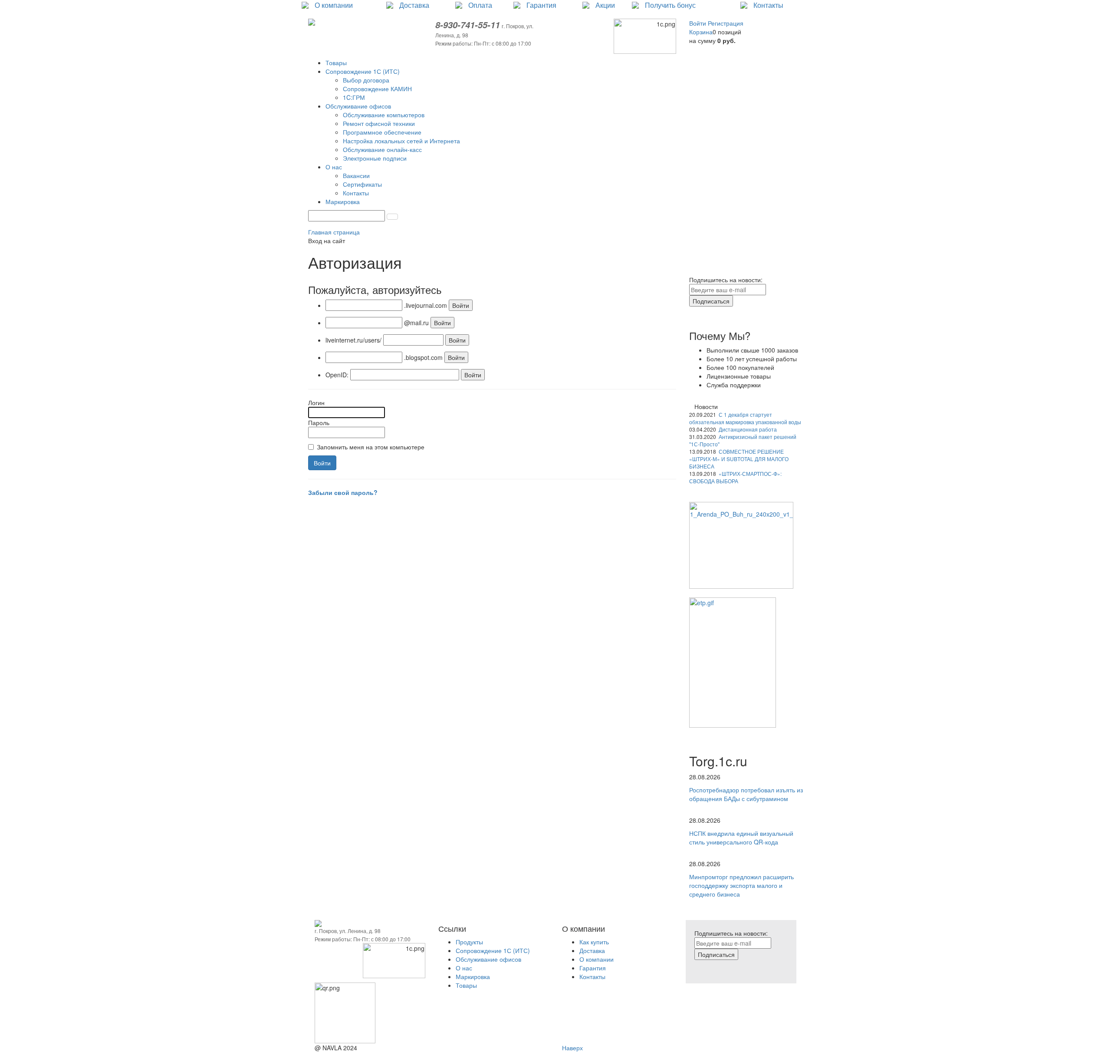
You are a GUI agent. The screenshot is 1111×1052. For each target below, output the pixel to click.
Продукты (469, 941)
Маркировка (473, 976)
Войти (698, 23)
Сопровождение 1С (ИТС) (493, 950)
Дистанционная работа (748, 429)
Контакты (768, 5)
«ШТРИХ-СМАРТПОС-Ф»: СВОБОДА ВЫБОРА (735, 477)
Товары (466, 985)
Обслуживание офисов (488, 959)
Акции (605, 5)
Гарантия (541, 5)
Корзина (701, 31)
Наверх (572, 1047)
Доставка (414, 5)
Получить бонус (670, 5)
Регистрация (725, 23)
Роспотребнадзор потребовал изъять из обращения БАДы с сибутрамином (746, 794)
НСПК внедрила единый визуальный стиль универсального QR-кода (741, 837)
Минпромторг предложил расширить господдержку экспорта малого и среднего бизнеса (741, 885)
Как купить (594, 941)
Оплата (480, 5)
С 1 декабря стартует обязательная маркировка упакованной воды (745, 418)
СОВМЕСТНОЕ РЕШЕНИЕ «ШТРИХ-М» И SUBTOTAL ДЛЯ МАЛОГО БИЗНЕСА (739, 459)
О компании (334, 5)
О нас (464, 967)
